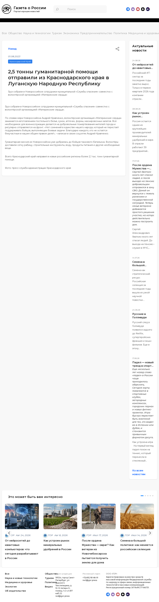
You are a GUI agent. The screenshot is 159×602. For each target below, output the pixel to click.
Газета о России (30, 8)
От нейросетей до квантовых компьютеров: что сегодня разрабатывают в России (21, 549)
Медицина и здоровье (18, 582)
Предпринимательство (96, 33)
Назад (12, 48)
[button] (150, 532)
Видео (49, 586)
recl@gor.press (90, 580)
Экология (11, 586)
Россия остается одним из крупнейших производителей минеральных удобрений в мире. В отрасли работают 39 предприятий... (143, 136)
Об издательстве (15, 590)
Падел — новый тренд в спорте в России (143, 366)
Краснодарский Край (20, 61)
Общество (15, 33)
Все (4, 33)
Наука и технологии (37, 33)
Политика (120, 33)
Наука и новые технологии (21, 578)
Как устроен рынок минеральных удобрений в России (57, 545)
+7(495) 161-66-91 (90, 577)
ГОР (51, 535)
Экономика (71, 33)
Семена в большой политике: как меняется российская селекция (136, 545)
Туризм (57, 33)
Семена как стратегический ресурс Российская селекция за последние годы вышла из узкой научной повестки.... (141, 285)
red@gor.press (62, 596)
